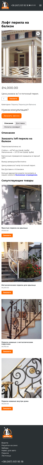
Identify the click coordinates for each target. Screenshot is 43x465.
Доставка (20, 123)
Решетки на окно (10, 445)
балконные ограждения (26, 175)
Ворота (5, 443)
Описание (8, 123)
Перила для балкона (27, 105)
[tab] (9, 123)
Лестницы (6, 456)
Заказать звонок (12, 116)
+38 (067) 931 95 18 (19, 5)
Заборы (5, 448)
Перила (14, 105)
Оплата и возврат (12, 127)
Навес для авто (9, 450)
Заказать (13, 99)
